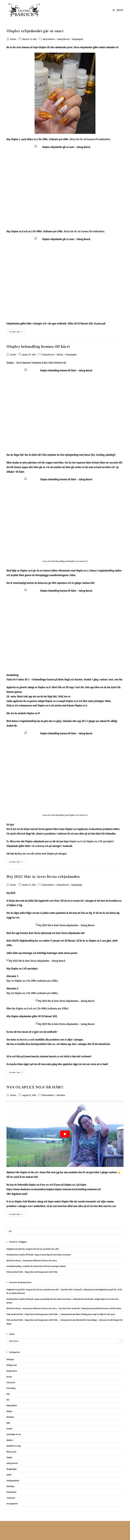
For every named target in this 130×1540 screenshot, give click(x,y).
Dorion (13, 39)
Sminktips (10, 1486)
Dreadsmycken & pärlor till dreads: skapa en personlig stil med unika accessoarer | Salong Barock (45, 1299)
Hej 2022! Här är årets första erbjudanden (43, 876)
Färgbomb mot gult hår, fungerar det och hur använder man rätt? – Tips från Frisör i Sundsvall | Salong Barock (50, 1289)
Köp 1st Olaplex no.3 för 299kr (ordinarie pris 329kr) (32, 980)
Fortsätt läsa (17, 332)
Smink (8, 1474)
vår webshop (38, 846)
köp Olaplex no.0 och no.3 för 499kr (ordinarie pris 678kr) (39, 1008)
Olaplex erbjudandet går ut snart (34, 31)
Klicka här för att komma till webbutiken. (90, 139)
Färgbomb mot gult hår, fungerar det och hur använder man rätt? (32, 1248)
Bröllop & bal (11, 1365)
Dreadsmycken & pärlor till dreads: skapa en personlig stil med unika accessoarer (38, 1254)
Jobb (8, 1422)
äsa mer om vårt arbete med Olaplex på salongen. (43, 853)
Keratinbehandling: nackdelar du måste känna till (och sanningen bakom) (36, 1266)
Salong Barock (63, 39)
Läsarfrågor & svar (13, 1434)
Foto (8, 1394)
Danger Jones (11, 1370)
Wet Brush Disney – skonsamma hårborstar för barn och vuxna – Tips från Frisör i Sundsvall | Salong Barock (49, 1308)
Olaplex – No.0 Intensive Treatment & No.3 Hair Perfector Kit (36, 362)
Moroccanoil (11, 1451)
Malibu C (9, 1440)
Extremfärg (10, 1388)
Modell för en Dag (13, 1445)
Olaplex (9, 1457)
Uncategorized (12, 1503)
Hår (7, 1399)
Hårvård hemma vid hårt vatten (108, 1308)
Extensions (10, 1382)
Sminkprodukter (12, 1480)
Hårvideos (61, 1095)
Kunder (9, 1428)
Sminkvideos (11, 1492)
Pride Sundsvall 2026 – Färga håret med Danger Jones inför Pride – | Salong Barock (39, 1314)
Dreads (9, 1376)
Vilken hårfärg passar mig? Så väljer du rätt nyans (95, 1314)
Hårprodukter (49, 39)
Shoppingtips (77, 39)
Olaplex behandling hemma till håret (38, 346)
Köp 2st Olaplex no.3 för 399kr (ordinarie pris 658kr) (32, 993)
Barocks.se (25, 1039)
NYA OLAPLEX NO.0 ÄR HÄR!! (35, 1087)
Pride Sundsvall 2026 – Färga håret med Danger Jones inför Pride (31, 1271)
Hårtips (60, 354)
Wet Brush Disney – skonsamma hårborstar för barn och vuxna (31, 1260)
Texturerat (10, 1497)
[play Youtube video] (65, 1134)
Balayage (10, 1359)
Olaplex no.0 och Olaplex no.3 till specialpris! (91, 841)
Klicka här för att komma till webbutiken (84, 231)
